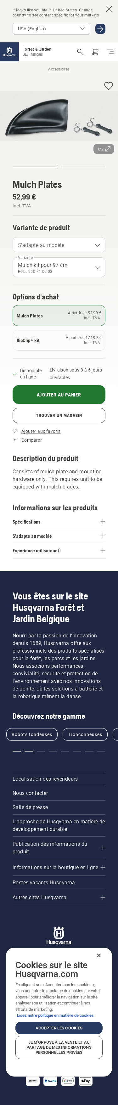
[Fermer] (98, 955)
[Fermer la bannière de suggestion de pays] (109, 9)
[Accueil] (9, 51)
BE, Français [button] (33, 54)
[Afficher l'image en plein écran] (59, 117)
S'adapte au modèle (41, 245)
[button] (108, 86)
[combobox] (59, 244)
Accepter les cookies (59, 1028)
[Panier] (95, 51)
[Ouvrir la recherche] (80, 51)
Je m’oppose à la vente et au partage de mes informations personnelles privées (59, 1047)
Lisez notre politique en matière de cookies (55, 1015)
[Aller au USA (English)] (100, 29)
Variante (25, 257)
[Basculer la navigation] (110, 51)
